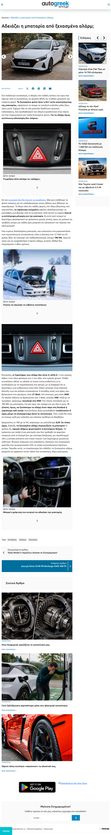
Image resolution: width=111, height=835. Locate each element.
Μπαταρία (33, 540)
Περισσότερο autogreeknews (12, 829)
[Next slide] (70, 56)
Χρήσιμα (22, 540)
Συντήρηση (12, 540)
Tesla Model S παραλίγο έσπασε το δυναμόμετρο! (32, 552)
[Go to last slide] (98, 38)
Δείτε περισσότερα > (9, 649)
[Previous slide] (4, 56)
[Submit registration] (76, 817)
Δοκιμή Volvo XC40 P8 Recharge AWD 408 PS (43, 566)
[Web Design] (104, 829)
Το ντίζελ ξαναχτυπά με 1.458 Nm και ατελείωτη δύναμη (91, 146)
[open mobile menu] (2, 4)
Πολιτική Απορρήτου (34, 829)
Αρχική (5, 17)
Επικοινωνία (48, 829)
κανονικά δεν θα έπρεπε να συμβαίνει (26, 200)
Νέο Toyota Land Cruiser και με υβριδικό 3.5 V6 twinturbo (91, 187)
